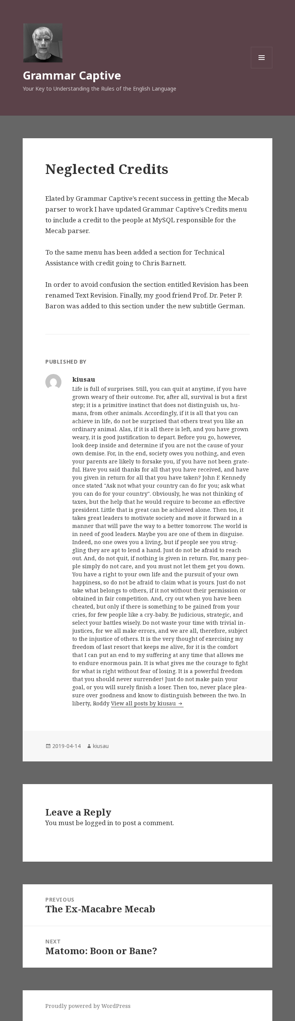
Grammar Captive (72, 75)
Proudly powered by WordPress (88, 1005)
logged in (99, 822)
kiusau (101, 746)
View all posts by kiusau (144, 703)
